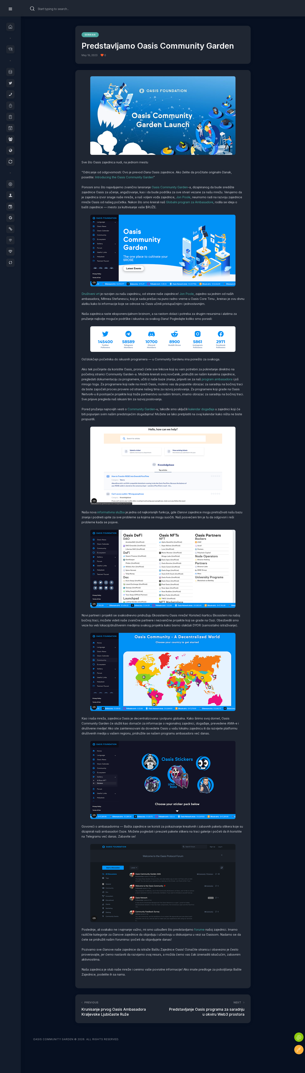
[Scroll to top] (299, 1062)
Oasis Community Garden (170, 187)
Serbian (90, 34)
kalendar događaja (201, 409)
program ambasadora (217, 379)
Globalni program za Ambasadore (189, 202)
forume (199, 929)
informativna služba (111, 512)
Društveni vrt (91, 294)
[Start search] (32, 9)
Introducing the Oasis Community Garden (124, 177)
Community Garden (141, 409)
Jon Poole (183, 197)
